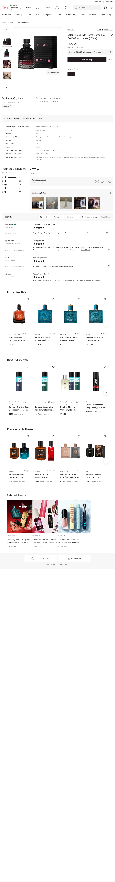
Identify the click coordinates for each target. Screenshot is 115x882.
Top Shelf (57, 7)
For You (66, 7)
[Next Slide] (106, 324)
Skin (29, 15)
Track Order (98, 2)
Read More (85, 250)
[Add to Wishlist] (28, 299)
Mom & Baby (106, 15)
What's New (6, 15)
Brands (28, 7)
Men (59, 15)
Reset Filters (106, 217)
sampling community (17, 250)
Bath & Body (71, 15)
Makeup (19, 15)
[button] (11, 15)
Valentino (71, 30)
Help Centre (109, 2)
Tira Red (37, 7)
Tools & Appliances (88, 15)
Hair (37, 15)
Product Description (33, 118)
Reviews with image (90, 217)
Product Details (11, 118)
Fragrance (48, 15)
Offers (47, 7)
